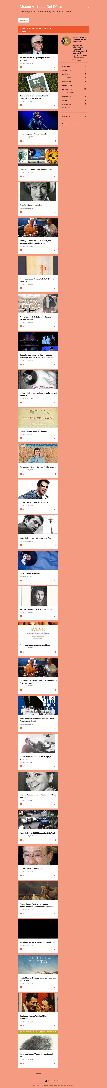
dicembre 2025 (67, 89)
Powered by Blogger (54, 1081)
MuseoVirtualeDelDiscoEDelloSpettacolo (80, 39)
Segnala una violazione (70, 124)
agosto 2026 (66, 70)
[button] (55, 67)
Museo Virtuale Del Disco (41, 6)
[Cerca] (88, 6)
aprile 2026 (66, 74)
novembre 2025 (68, 93)
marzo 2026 (66, 78)
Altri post (38, 1074)
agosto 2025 (66, 100)
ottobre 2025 (66, 97)
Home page (24, 20)
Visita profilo (77, 60)
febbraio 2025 (67, 104)
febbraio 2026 (67, 82)
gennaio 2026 (67, 85)
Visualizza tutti (25, 31)
